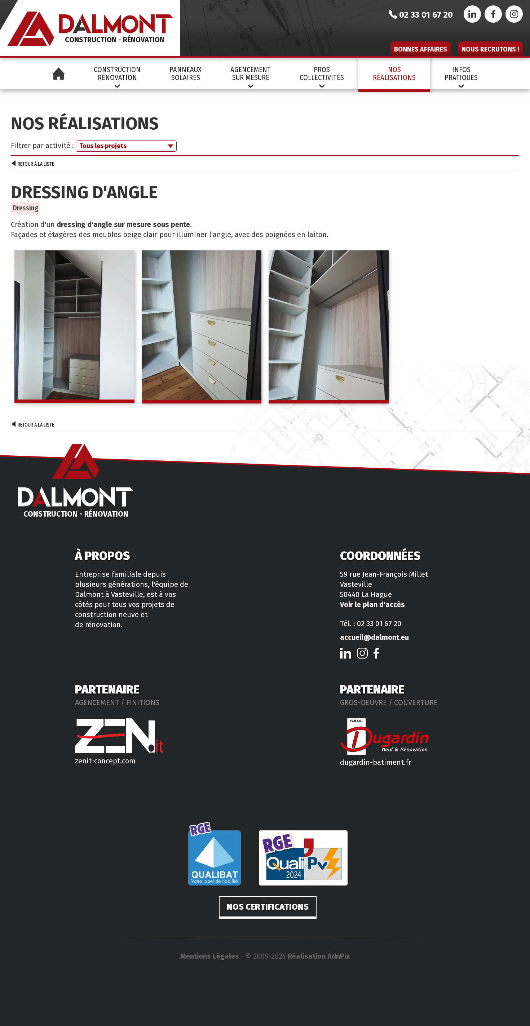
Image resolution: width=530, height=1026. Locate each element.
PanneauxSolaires (185, 73)
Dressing (25, 208)
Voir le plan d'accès (372, 604)
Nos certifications (268, 907)
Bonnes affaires (420, 49)
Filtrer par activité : (42, 145)
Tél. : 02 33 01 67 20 (370, 623)
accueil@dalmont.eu (374, 637)
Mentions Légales (209, 956)
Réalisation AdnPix (319, 956)
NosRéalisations (394, 73)
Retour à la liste (36, 164)
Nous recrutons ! (490, 49)
